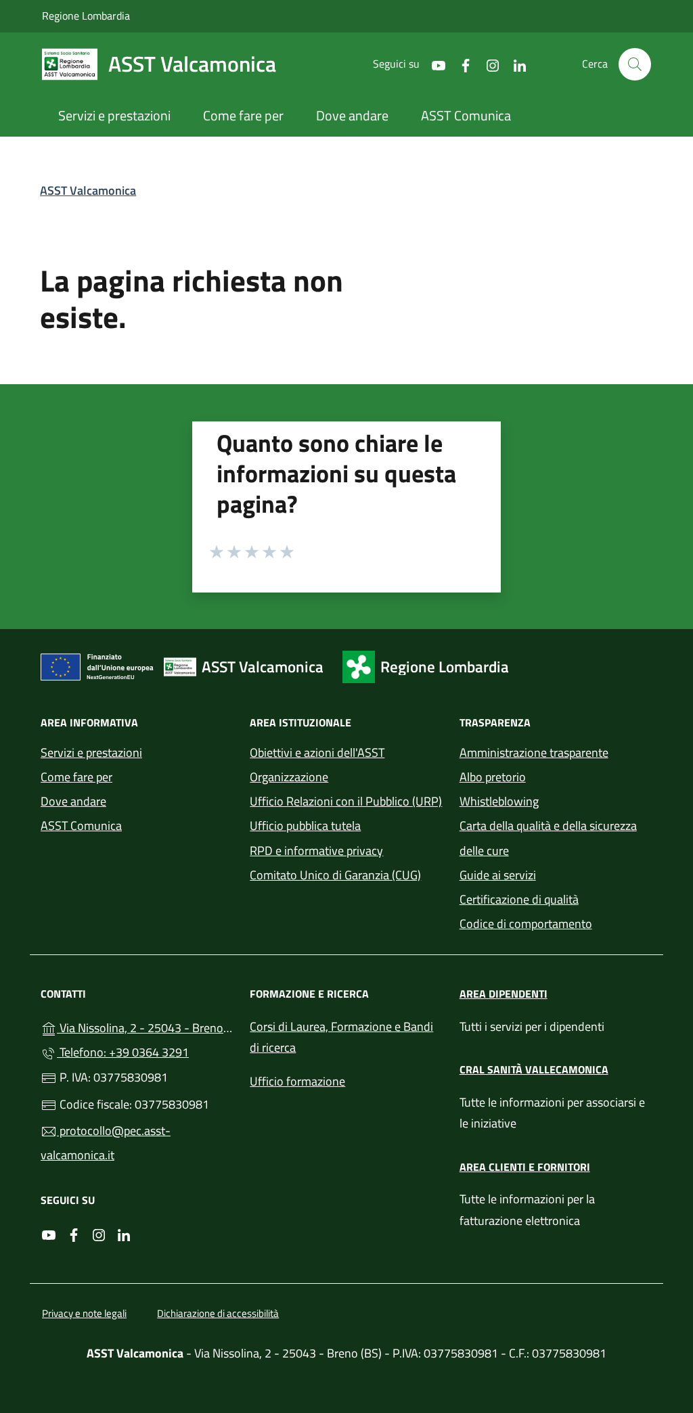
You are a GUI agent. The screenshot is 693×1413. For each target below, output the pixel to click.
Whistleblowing (499, 801)
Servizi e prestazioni (91, 752)
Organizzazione (289, 777)
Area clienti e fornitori (525, 1167)
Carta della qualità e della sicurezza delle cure (548, 837)
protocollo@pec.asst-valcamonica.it (106, 1142)
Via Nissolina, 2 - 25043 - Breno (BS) (145, 1026)
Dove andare (73, 801)
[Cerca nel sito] (635, 64)
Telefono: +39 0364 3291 (123, 1052)
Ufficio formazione (297, 1081)
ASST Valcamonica (88, 190)
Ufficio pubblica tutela (305, 825)
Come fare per (76, 777)
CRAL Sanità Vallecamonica (534, 1069)
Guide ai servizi (498, 875)
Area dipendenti (503, 994)
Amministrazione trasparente (534, 752)
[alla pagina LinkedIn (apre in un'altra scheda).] (514, 63)
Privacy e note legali (84, 1313)
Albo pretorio (493, 777)
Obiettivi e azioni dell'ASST (317, 752)
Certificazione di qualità (519, 899)
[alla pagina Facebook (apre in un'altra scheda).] (460, 63)
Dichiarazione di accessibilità (218, 1313)
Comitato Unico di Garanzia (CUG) (335, 875)
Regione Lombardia (86, 15)
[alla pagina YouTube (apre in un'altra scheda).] (433, 63)
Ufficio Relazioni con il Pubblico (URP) (346, 801)
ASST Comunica (81, 825)
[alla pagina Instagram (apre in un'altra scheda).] (487, 63)
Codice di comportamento (526, 923)
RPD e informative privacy (316, 850)
